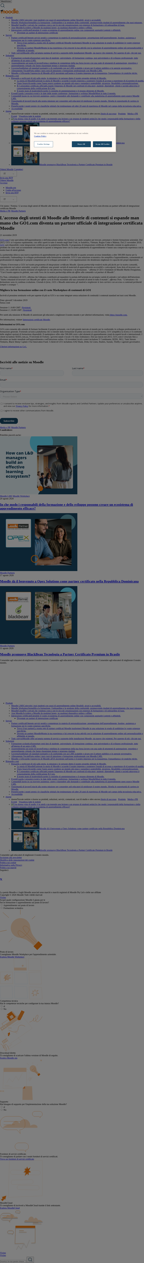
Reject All (81, 144)
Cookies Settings (43, 144)
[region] (73, 139)
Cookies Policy (40, 136)
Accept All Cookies (102, 144)
